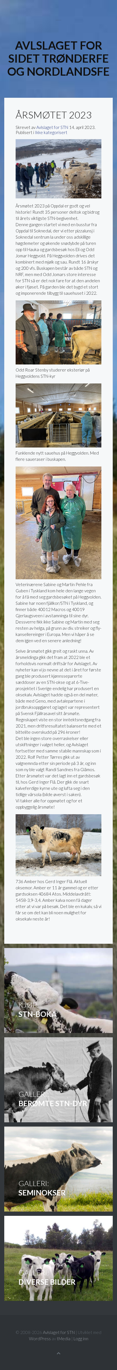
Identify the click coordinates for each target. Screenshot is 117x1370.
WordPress (40, 1338)
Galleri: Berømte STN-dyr (58, 1079)
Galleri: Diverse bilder (58, 1258)
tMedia (63, 1338)
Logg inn (81, 1338)
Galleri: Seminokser (58, 1169)
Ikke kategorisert (51, 132)
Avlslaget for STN (52, 127)
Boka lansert (58, 990)
